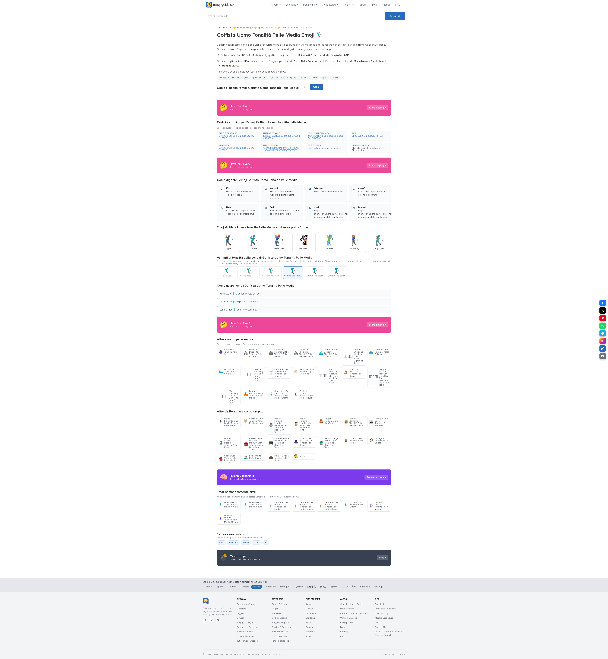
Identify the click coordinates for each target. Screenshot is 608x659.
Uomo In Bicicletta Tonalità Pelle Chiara (253, 353)
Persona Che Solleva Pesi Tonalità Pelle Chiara (278, 372)
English (208, 586)
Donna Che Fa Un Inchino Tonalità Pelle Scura (303, 441)
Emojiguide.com (224, 27)
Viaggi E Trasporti (280, 622)
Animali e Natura (245, 631)
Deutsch (232, 586)
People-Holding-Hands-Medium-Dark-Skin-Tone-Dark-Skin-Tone (278, 425)
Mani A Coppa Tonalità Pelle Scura (279, 458)
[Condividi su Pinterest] (602, 318)
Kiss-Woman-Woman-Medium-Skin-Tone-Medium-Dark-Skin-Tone (253, 444)
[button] (237, 136)
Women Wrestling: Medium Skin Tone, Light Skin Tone (229, 397)
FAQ (397, 4)
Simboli (240, 618)
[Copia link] (602, 348)
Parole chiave (347, 608)
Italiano (256, 586)
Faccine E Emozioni (281, 627)
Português (285, 586)
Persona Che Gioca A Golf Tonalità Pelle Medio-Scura (328, 505)
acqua (246, 542)
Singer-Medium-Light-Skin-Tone (328, 421)
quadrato (233, 542)
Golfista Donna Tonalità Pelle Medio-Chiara (228, 518)
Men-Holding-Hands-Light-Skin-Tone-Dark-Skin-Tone (328, 443)
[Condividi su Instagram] (602, 341)
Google (310, 608)
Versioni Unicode (348, 618)
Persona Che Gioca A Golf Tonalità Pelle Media (278, 505)
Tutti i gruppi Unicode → (248, 641)
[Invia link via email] (602, 356)
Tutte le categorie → (281, 641)
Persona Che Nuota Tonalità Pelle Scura (379, 351)
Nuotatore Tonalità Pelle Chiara (228, 371)
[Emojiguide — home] (221, 5)
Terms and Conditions (385, 608)
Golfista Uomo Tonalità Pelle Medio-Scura (253, 504)
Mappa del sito (388, 654)
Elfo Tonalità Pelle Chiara (252, 456)
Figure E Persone (280, 604)
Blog (374, 4)
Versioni (348, 4)
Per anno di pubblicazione (353, 613)
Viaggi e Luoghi (245, 622)
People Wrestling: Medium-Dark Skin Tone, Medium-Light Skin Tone (379, 377)
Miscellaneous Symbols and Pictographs (366, 149)
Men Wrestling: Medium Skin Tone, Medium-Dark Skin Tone (329, 376)
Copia (316, 87)
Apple (309, 604)
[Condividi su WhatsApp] (602, 326)
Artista (300, 456)
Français (245, 586)
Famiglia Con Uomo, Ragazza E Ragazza (378, 422)
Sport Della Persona (267, 27)
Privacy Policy (381, 613)
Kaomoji (386, 4)
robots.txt (401, 654)
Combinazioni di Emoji (351, 604)
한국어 (334, 586)
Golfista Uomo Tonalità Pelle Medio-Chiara (228, 504)
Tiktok (309, 636)
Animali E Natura (280, 631)
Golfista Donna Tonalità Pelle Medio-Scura (303, 394)
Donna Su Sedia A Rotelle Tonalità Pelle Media (228, 443)
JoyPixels (310, 631)
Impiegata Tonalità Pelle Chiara (378, 440)
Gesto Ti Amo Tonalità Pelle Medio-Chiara (253, 421)
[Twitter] (211, 620)
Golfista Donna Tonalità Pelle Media (378, 505)
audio (221, 542)
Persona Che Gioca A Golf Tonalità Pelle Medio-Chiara (303, 505)
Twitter (309, 622)
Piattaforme (310, 4)
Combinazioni (330, 4)
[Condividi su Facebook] (602, 303)
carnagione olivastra (229, 77)
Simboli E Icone (279, 618)
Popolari (363, 4)
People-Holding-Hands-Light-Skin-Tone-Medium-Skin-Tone (303, 424)
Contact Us (380, 627)
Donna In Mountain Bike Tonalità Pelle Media (279, 353)
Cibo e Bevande (245, 636)
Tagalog (378, 586)
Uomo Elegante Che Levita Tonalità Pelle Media (228, 422)
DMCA (378, 622)
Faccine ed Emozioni (247, 627)
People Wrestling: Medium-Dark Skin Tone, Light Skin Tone (354, 356)
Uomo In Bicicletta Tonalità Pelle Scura (353, 372)
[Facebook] (205, 620)
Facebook (311, 613)
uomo (335, 77)
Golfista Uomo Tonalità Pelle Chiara (354, 504)
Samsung (310, 627)
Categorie (292, 4)
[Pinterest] (217, 620)
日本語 (323, 586)
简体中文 (311, 586)
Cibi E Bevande (279, 636)
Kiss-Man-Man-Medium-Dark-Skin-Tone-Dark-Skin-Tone (279, 443)
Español (220, 586)
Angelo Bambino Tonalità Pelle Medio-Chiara (353, 422)
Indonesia (365, 586)
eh (266, 542)
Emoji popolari (347, 622)
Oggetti (240, 613)
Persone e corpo (245, 27)
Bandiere (241, 608)
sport (324, 77)
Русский (299, 586)
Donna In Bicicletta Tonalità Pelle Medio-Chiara (303, 353)
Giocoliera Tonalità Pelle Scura (228, 351)
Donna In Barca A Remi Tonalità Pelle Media (253, 394)
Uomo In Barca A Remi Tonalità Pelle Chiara (329, 353)
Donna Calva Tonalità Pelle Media (353, 440)
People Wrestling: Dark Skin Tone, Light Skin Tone (253, 375)
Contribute (380, 604)
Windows (310, 618)
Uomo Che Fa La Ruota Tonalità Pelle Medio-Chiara (278, 394)
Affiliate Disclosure (384, 618)
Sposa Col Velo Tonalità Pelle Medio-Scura (228, 459)
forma (257, 542)
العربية (345, 586)
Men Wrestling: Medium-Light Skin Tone (304, 371)
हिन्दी (354, 586)
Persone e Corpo (246, 604)
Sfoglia (276, 4)
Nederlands (270, 586)
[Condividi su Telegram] (602, 333)
